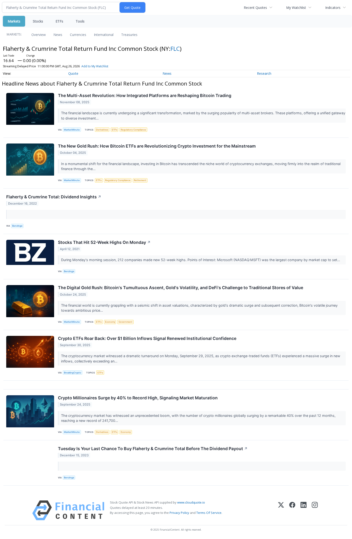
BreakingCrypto (72, 372)
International (104, 34)
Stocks (38, 21)
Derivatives (102, 129)
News (57, 34)
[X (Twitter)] (281, 510)
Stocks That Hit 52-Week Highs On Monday (104, 242)
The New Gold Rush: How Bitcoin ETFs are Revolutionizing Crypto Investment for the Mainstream (157, 146)
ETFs (59, 21)
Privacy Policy (179, 512)
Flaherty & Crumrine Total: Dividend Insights (53, 196)
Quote (73, 73)
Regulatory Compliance (133, 129)
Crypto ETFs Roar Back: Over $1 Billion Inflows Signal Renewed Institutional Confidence (147, 338)
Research (264, 73)
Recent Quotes (255, 7)
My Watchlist (296, 7)
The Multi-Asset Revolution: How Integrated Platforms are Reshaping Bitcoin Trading (144, 95)
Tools (80, 21)
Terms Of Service (208, 512)
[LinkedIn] (303, 510)
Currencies (78, 34)
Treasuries (129, 34)
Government (125, 322)
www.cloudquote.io (191, 502)
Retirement (140, 180)
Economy (110, 322)
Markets (14, 21)
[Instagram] (315, 510)
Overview (38, 34)
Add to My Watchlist (94, 66)
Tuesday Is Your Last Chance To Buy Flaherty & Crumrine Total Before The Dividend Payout (153, 448)
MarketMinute (72, 129)
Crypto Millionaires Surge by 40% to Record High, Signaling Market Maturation (138, 397)
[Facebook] (292, 510)
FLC (175, 48)
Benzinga (17, 225)
